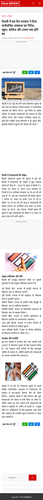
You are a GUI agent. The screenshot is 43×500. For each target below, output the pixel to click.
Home (4, 16)
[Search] (32, 478)
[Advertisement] (21, 150)
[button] (33, 3)
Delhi (10, 16)
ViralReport (28, 497)
